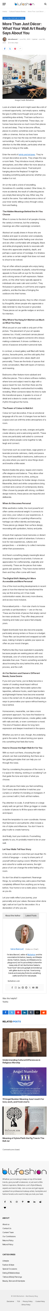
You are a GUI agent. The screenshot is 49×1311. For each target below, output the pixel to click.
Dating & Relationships (11, 1273)
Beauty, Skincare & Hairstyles (14, 1281)
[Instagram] (16, 987)
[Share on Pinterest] (15, 49)
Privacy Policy (28, 1301)
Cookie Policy (40, 1301)
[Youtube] (33, 987)
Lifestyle (6, 1261)
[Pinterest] (23, 987)
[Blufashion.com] (24, 4)
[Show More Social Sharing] (20, 49)
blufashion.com (14, 981)
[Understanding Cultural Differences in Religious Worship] (24, 1042)
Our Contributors (9, 1236)
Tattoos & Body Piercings (12, 1277)
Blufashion (32, 954)
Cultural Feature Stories (17, 11)
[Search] (45, 4)
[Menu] (4, 4)
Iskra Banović (13, 39)
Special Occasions (10, 1269)
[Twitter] (30, 987)
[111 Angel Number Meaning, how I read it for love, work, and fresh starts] (24, 1081)
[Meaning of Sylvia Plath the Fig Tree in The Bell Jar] (24, 1120)
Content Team (8, 1232)
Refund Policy (8, 1244)
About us (6, 1224)
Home (5, 11)
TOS (18, 1301)
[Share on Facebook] (5, 49)
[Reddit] (26, 987)
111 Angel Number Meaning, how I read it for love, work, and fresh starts (23, 1100)
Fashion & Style (8, 1265)
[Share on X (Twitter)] (10, 49)
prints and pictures (27, 154)
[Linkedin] (19, 987)
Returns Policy (8, 1240)
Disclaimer (10, 1301)
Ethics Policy (26, 1305)
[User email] (37, 987)
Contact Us (7, 1228)
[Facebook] (12, 987)
